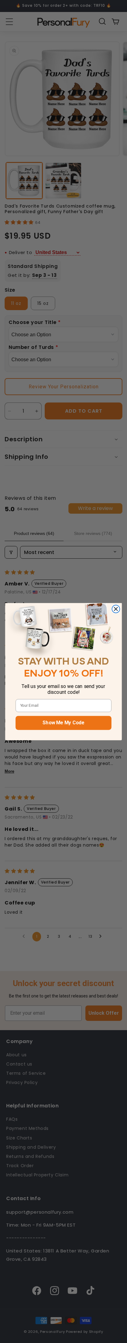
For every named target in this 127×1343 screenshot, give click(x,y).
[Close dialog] (116, 609)
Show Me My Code (63, 723)
